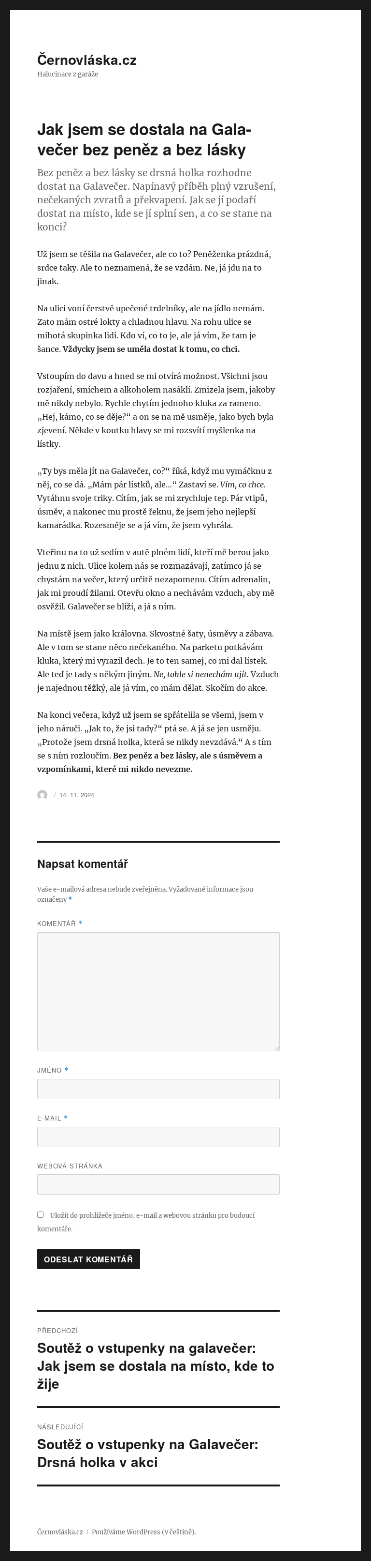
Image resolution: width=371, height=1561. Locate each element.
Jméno (53, 1070)
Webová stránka (70, 1165)
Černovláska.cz (87, 59)
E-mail (52, 1117)
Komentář (60, 923)
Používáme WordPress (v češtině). (144, 1532)
